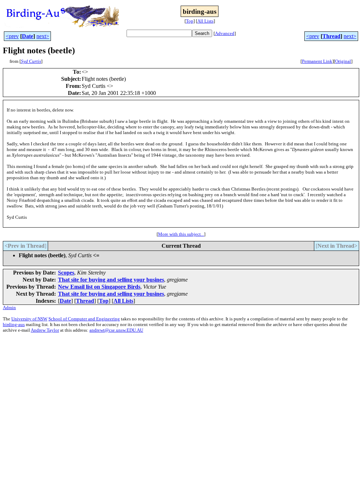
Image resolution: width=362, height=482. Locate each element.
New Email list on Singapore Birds (99, 287)
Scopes (66, 273)
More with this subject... (181, 234)
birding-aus (14, 324)
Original (343, 61)
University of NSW (29, 318)
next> (42, 36)
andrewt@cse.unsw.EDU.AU (116, 330)
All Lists (205, 21)
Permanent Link (317, 61)
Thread (331, 36)
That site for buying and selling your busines (111, 280)
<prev (12, 36)
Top (189, 21)
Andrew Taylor (45, 330)
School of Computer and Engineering (84, 318)
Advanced (224, 33)
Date (27, 36)
